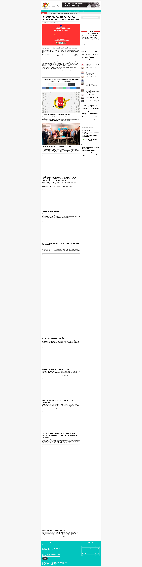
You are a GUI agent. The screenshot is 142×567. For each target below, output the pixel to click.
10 (95, 550)
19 (82, 553)
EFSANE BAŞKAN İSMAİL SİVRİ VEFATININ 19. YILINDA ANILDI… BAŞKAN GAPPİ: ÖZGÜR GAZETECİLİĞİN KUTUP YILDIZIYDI (60, 435)
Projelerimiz (68, 11)
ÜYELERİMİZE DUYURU (90, 94)
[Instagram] (92, 13)
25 (98, 553)
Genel (56, 22)
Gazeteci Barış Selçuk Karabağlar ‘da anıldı (56, 369)
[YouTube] (96, 13)
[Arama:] (90, 18)
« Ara (82, 556)
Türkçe (83, 11)
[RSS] (100, 13)
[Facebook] (90, 13)
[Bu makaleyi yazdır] (61, 88)
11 (98, 550)
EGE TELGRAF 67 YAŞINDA (50, 212)
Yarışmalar (59, 11)
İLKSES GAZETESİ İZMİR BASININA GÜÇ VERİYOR (57, 146)
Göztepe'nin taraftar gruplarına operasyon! (90, 111)
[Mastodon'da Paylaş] (68, 88)
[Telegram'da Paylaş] (71, 88)
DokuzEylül (90, 106)
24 (95, 553)
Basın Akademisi (52, 22)
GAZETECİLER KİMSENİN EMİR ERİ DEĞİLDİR (56, 115)
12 (82, 551)
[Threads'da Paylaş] (78, 88)
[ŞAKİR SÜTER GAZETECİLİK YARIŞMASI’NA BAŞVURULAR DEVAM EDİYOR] (61, 388)
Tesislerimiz (76, 11)
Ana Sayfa (44, 11)
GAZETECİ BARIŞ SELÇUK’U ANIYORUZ (54, 530)
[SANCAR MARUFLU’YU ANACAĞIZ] (61, 295)
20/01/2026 (45, 22)
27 (85, 555)
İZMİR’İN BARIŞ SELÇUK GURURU (92, 97)
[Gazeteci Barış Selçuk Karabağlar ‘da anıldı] (61, 357)
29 (90, 555)
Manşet (58, 22)
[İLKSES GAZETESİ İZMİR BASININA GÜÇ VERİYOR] (61, 134)
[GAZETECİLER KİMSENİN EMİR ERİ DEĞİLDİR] (61, 102)
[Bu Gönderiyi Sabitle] (54, 88)
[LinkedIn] (98, 13)
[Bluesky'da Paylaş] (74, 88)
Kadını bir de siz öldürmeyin (86, 152)
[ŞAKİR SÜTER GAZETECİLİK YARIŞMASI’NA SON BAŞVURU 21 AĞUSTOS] (61, 231)
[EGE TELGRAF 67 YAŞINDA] (61, 199)
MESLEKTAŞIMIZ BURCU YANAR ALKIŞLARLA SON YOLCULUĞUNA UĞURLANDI (92, 91)
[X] (94, 13)
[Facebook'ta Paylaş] (44, 88)
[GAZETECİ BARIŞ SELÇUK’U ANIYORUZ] (61, 487)
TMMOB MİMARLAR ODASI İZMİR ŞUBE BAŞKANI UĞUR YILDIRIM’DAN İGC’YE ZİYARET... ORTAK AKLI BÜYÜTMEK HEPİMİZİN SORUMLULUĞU (93, 86)
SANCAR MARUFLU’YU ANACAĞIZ (53, 338)
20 (85, 553)
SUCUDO (48, 564)
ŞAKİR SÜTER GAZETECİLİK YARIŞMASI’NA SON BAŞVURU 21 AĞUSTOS (60, 244)
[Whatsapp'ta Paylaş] (64, 88)
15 (90, 551)
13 (85, 551)
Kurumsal (52, 11)
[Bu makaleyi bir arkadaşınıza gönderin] (57, 88)
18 (98, 551)
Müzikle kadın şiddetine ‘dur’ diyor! (88, 150)
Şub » (84, 556)
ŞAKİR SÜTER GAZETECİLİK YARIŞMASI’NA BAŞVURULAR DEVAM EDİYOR (60, 401)
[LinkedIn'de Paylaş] (51, 88)
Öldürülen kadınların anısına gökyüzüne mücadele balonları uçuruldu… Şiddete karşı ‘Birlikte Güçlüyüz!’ (90, 147)
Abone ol (71, 84)
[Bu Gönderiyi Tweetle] (47, 88)
